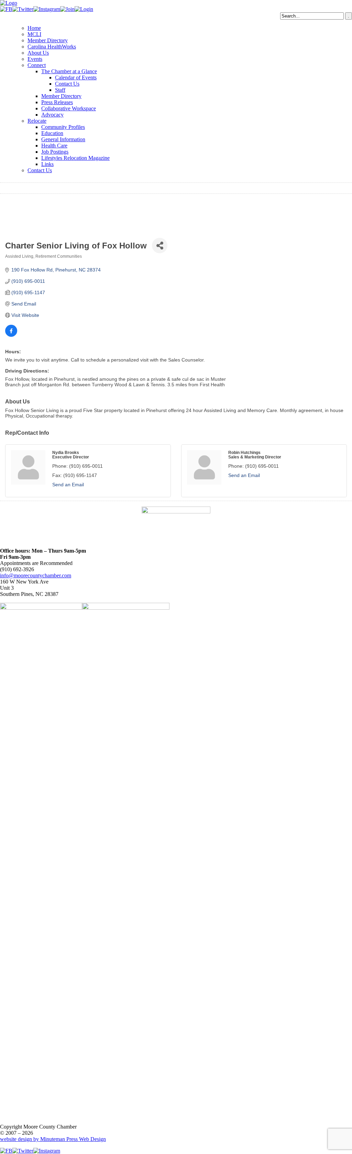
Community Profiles (63, 127)
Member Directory (48, 40)
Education (52, 133)
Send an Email (68, 484)
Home (34, 28)
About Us (38, 53)
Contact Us (67, 84)
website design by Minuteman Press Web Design (53, 1139)
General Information (63, 139)
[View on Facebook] (11, 335)
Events (35, 59)
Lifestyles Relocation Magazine (75, 158)
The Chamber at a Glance (69, 71)
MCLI (34, 34)
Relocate (37, 121)
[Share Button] (159, 245)
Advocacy (52, 115)
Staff (60, 90)
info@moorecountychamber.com (35, 575)
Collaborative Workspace (68, 108)
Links (47, 164)
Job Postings (54, 152)
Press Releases (57, 102)
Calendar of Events (76, 77)
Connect (37, 65)
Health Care (54, 145)
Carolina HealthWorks (52, 46)
